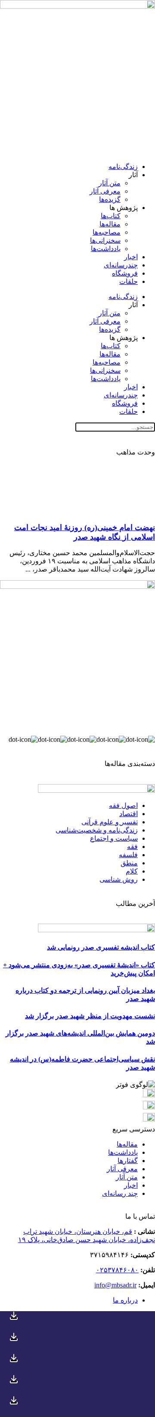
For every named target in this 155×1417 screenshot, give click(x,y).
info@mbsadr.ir (115, 1285)
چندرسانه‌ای (121, 265)
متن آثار (110, 183)
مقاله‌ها (110, 224)
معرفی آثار (105, 191)
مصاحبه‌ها (107, 232)
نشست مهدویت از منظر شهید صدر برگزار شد (90, 1016)
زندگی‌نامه (123, 166)
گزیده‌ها (110, 199)
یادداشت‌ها (106, 248)
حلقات (128, 281)
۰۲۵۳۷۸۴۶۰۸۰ (117, 1270)
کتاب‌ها (111, 215)
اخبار (131, 257)
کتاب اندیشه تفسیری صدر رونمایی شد (101, 947)
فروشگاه (125, 273)
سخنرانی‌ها (105, 240)
